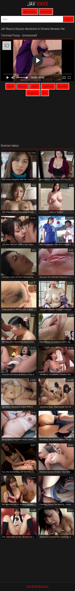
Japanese (48, 86)
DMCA (36, 586)
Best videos (30, 11)
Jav (37, 3)
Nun (45, 93)
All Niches (46, 11)
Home (29, 586)
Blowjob (22, 86)
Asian (10, 86)
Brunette (62, 86)
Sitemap (45, 586)
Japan (35, 86)
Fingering (33, 93)
